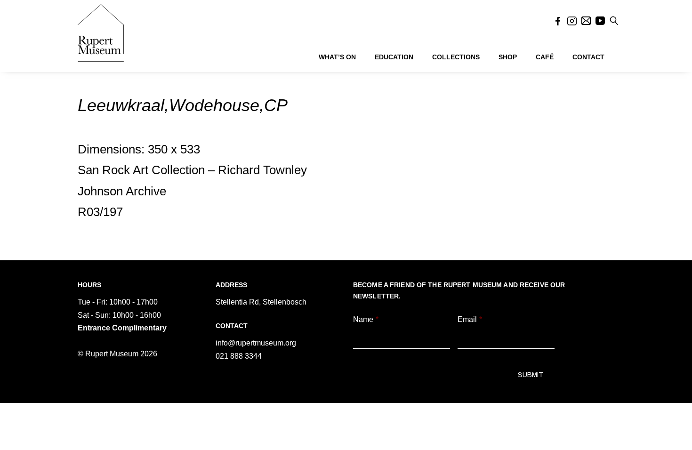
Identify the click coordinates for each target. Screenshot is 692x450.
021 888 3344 (239, 356)
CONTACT (588, 57)
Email (470, 319)
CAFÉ (545, 57)
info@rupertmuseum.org (256, 343)
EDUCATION (394, 57)
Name (365, 319)
